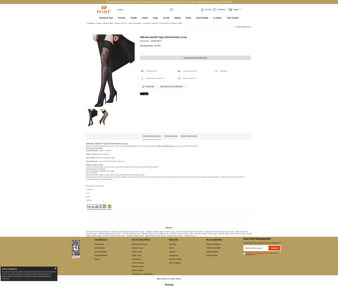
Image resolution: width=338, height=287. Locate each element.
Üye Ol (171, 248)
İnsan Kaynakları (101, 252)
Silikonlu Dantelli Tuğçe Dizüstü (97, 232)
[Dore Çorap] (104, 9)
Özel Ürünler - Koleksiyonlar (142, 274)
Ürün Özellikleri (152, 136)
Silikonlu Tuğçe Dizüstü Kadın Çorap (155, 234)
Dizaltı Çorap (137, 252)
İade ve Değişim (175, 263)
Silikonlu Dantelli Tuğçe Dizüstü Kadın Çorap (127, 232)
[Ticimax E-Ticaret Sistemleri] (169, 285)
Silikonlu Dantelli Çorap (131, 234)
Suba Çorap (136, 259)
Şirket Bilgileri (100, 248)
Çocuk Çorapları (138, 263)
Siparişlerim (173, 255)
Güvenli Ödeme (212, 255)
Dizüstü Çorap (189, 236)
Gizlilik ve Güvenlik (213, 248)
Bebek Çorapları (138, 266)
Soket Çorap (136, 255)
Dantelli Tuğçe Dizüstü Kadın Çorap (231, 234)
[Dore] (76, 249)
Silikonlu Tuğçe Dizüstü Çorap (181, 234)
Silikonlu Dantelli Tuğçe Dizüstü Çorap (160, 232)
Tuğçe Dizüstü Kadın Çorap (155, 236)
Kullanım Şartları (212, 252)
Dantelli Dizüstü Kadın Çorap (114, 236)
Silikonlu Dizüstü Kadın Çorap (205, 234)
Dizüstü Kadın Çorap (175, 236)
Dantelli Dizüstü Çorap (134, 236)
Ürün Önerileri (189, 136)
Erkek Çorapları (137, 270)
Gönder (274, 248)
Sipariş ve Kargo (175, 259)
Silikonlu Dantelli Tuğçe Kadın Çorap (189, 232)
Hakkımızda (99, 244)
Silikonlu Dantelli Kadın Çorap (109, 234)
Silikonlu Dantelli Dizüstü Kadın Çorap (219, 232)
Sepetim (172, 252)
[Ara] (171, 9)
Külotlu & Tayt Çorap (139, 244)
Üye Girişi (172, 244)
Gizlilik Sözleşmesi (213, 244)
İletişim (97, 259)
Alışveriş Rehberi (101, 255)
